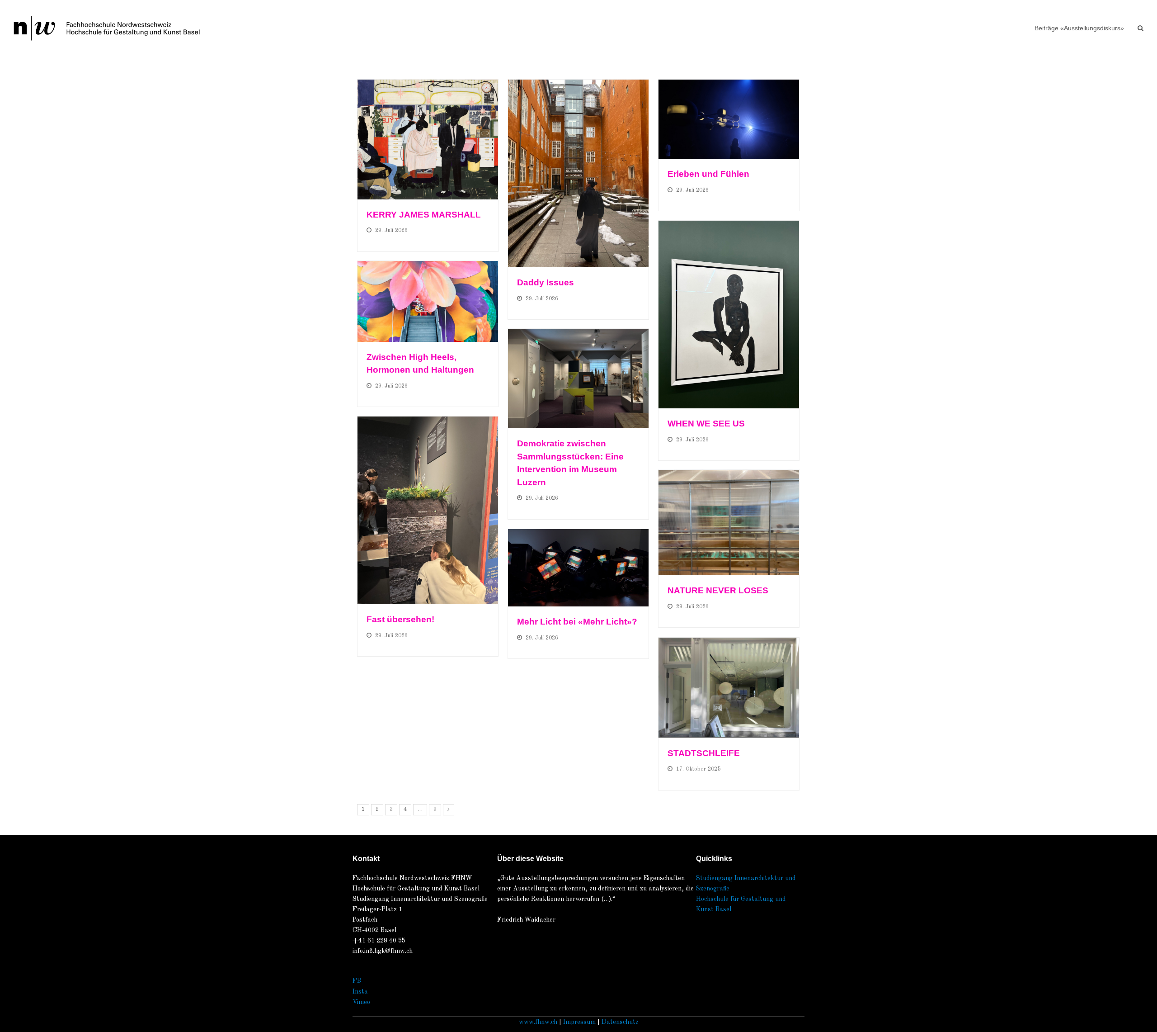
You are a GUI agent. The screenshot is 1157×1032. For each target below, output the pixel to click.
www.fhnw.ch (538, 1022)
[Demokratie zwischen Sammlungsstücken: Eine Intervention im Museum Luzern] (578, 378)
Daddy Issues (545, 282)
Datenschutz (620, 1022)
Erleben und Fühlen (708, 174)
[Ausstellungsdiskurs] (107, 28)
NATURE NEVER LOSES (718, 590)
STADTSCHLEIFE (704, 753)
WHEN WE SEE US (706, 423)
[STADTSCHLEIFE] (728, 688)
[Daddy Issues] (578, 173)
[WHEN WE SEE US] (728, 314)
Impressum (579, 1022)
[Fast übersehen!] (427, 510)
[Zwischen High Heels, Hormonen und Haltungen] (427, 301)
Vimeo (361, 1002)
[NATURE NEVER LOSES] (728, 522)
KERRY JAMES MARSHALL (424, 214)
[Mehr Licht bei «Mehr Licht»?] (578, 567)
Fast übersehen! (402, 619)
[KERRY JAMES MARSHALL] (427, 139)
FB (357, 981)
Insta (360, 992)
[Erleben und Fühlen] (728, 119)
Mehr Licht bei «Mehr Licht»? (577, 621)
